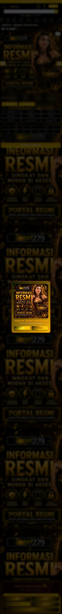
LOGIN (22, 328)
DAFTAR (39, 328)
